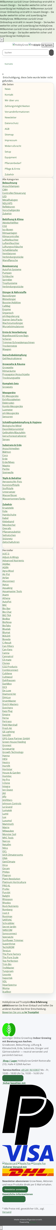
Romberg (7, 909)
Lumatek (7, 810)
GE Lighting (8, 731)
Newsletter (11, 117)
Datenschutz (11, 123)
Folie (4, 511)
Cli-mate (6, 659)
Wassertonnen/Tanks (13, 498)
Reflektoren (8, 206)
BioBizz (6, 618)
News (8, 89)
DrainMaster (9, 700)
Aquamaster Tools (12, 591)
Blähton (6, 451)
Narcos (6, 841)
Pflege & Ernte (12, 168)
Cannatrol (7, 656)
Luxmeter (7, 409)
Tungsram (7, 971)
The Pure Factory (11, 954)
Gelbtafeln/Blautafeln (13, 432)
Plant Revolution (11, 878)
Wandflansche (10, 260)
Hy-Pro (6, 779)
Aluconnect (8, 581)
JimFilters (7, 800)
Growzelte (7, 367)
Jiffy (4, 796)
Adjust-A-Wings (10, 557)
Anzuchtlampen (10, 186)
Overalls (6, 528)
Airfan (5, 577)
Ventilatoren (9, 253)
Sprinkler (7, 279)
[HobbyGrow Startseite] (28, 44)
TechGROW (8, 947)
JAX (4, 793)
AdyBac (6, 564)
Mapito (6, 465)
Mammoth (8, 824)
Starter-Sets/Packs (12, 319)
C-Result (6, 642)
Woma (5, 988)
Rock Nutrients (10, 906)
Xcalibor (6, 991)
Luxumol (7, 820)
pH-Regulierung (10, 316)
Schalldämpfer (10, 250)
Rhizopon (7, 899)
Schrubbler (8, 923)
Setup (8, 151)
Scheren (6, 339)
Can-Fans (7, 649)
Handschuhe (9, 514)
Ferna (5, 717)
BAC (4, 605)
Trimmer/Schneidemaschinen (18, 342)
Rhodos (6, 902)
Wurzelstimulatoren (13, 326)
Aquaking (7, 587)
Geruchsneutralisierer (14, 436)
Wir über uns (12, 100)
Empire (6, 714)
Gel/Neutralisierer (12, 358)
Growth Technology (12, 752)
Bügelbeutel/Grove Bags (15, 335)
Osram (6, 868)
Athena (6, 598)
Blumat (6, 632)
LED (4, 196)
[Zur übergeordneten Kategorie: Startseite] (15, 64)
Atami (5, 594)
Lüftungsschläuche (12, 246)
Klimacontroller (10, 236)
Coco (5, 455)
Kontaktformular (13, 1078)
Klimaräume (9, 371)
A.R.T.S (5, 553)
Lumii (5, 813)
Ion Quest (7, 789)
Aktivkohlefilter (10, 222)
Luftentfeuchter (10, 243)
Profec (5, 889)
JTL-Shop (32, 1222)
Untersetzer (8, 491)
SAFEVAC (7, 919)
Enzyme (6, 309)
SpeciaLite (7, 936)
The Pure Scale (10, 957)
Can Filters (8, 646)
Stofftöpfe (7, 488)
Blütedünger (9, 299)
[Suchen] (51, 52)
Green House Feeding (14, 741)
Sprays (6, 439)
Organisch (7, 312)
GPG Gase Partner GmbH (16, 738)
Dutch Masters (10, 704)
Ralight (6, 895)
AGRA (5, 567)
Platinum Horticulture (14, 882)
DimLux (6, 697)
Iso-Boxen (7, 229)
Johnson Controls (11, 803)
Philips (6, 871)
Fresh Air (7, 728)
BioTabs (6, 625)
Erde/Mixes (8, 462)
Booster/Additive (11, 302)
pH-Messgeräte (10, 413)
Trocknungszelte (11, 377)
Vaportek (7, 978)
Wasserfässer (9, 495)
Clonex (6, 663)
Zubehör (9, 174)
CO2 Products (9, 666)
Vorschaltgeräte (11, 210)
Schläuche (7, 276)
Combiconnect (10, 670)
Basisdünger (9, 295)
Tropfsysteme (9, 283)
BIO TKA (6, 615)
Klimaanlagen (9, 233)
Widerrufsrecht (13, 146)
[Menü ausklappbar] (5, 45)
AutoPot (6, 601)
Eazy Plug (7, 711)
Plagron (6, 875)
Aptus (5, 584)
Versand (6, 1212)
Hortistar (7, 769)
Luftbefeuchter (10, 239)
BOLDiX (6, 635)
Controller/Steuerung (14, 193)
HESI (4, 759)
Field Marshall (9, 724)
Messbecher (9, 524)
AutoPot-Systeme (11, 269)
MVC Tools (7, 837)
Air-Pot (6, 574)
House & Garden (11, 772)
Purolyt (6, 892)
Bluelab (6, 629)
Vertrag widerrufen (14, 1199)
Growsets (7, 386)
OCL (4, 851)
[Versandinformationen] (28, 1172)
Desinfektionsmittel (13, 429)
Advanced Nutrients (13, 560)
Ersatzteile (8, 507)
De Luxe (6, 690)
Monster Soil (9, 834)
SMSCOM (7, 930)
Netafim (6, 844)
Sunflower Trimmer (12, 940)
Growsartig (8, 748)
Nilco (5, 848)
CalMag (6, 306)
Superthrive (8, 943)
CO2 (4, 226)
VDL (4, 981)
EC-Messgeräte (10, 396)
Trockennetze (9, 345)
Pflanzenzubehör (11, 531)
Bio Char (7, 611)
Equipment (11, 157)
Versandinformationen (17, 111)
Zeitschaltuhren (11, 542)
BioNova (6, 622)
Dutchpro (7, 707)
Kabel (5, 518)
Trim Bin (6, 964)
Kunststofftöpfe (11, 485)
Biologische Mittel (12, 425)
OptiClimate (8, 861)
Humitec (7, 776)
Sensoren (7, 416)
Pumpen (7, 272)
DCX (4, 687)
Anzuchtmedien (10, 448)
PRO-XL (6, 885)
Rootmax (7, 916)
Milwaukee (8, 830)
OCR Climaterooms (12, 854)
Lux (4, 817)
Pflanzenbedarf (13, 163)
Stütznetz (7, 538)
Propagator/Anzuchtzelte (16, 374)
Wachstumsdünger (12, 323)
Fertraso (7, 721)
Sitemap (9, 134)
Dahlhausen (9, 680)
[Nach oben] (1, 1228)
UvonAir (6, 974)
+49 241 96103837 (30, 1069)
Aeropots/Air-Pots (12, 481)
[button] (18, 1194)
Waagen (6, 349)
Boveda (6, 639)
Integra (6, 786)
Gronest (6, 745)
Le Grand (7, 806)
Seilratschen (9, 535)
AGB (7, 128)
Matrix (5, 827)
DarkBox (7, 683)
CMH (5, 189)
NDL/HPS (7, 203)
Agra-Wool (8, 570)
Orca (5, 865)
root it (5, 913)
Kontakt (9, 94)
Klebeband (8, 521)
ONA (4, 858)
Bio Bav (6, 608)
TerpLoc (6, 950)
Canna (5, 652)
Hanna (6, 755)
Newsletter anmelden (15, 1189)
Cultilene (7, 673)
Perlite (5, 469)
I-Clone (6, 783)
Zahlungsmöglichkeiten (17, 106)
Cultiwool (7, 676)
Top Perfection (10, 960)
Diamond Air (9, 694)
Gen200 (6, 735)
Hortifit (6, 765)
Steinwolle (7, 472)
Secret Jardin (9, 926)
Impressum (11, 140)
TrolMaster (8, 967)
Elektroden (8, 402)
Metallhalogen (10, 199)
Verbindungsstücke (12, 256)
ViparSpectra (9, 984)
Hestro (6, 762)
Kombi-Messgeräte (12, 406)
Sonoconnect (9, 933)
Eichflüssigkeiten (11, 399)
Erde (4, 458)
